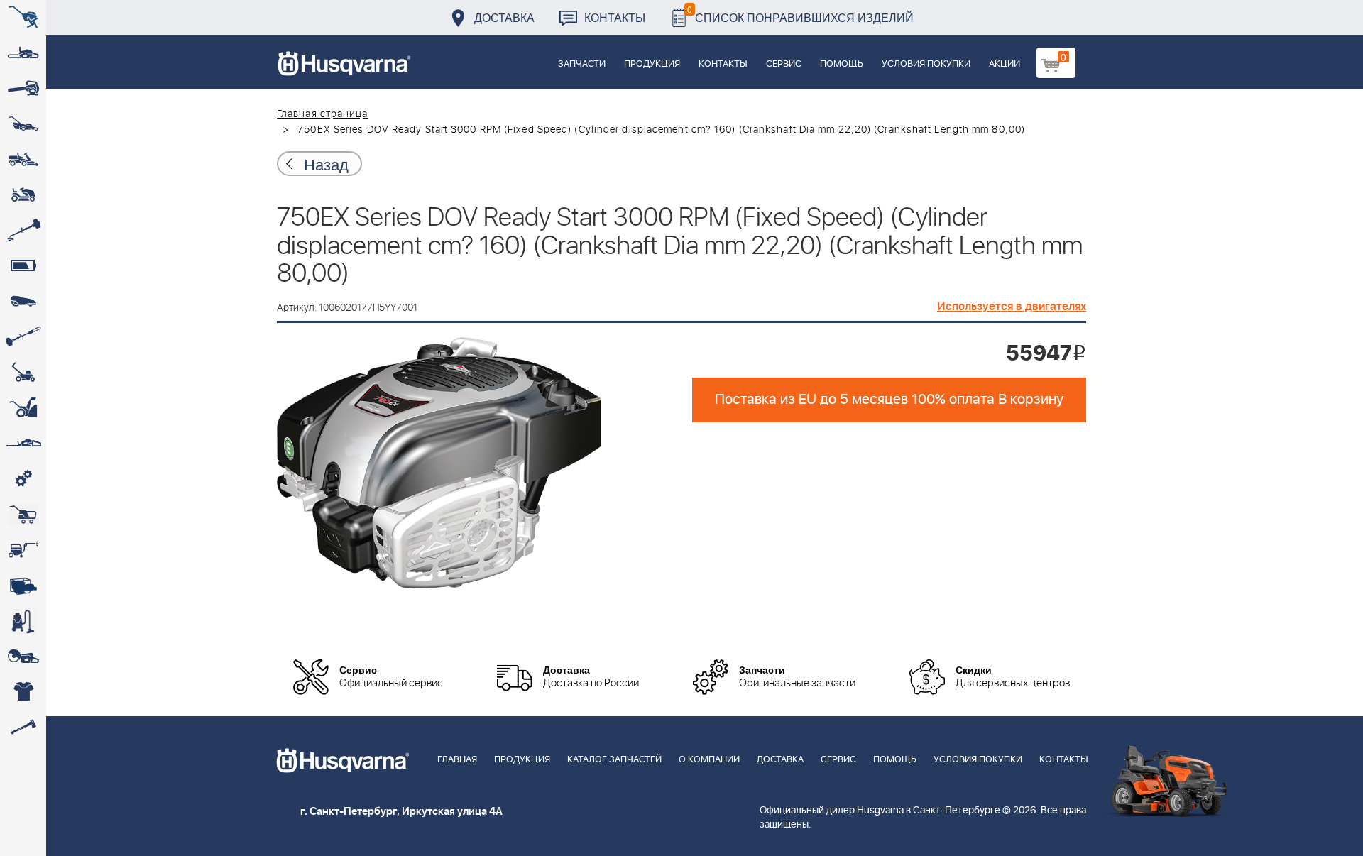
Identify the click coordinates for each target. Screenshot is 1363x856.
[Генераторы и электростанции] (23, 514)
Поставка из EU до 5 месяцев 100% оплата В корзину (889, 399)
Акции (1004, 64)
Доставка (504, 17)
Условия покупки (926, 64)
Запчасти (582, 64)
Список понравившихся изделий (800, 14)
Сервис (783, 64)
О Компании (709, 760)
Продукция (652, 64)
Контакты (614, 17)
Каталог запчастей (614, 760)
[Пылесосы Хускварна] (23, 621)
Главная (457, 760)
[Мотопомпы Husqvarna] (23, 585)
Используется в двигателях (1011, 306)
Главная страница (322, 114)
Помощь (841, 64)
